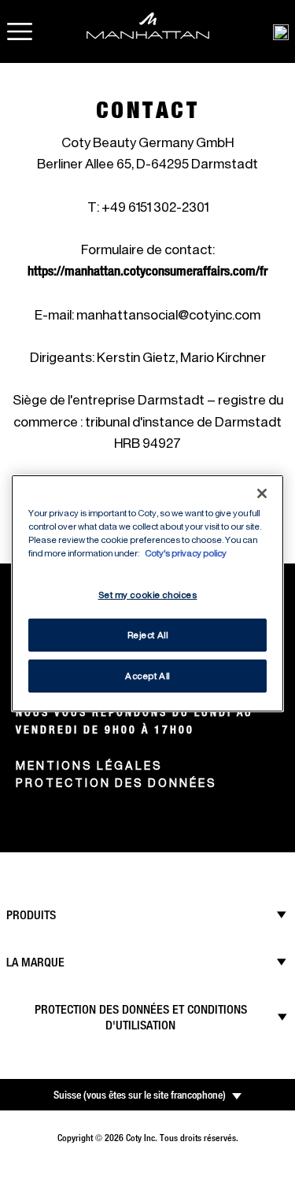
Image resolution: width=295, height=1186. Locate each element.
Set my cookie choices (147, 594)
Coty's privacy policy (186, 553)
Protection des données (116, 782)
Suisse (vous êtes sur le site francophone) (139, 1095)
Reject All (147, 635)
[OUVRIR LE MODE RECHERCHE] (281, 31)
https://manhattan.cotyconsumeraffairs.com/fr (147, 270)
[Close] (262, 492)
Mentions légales (89, 765)
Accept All (147, 676)
